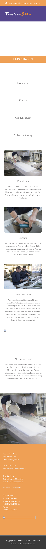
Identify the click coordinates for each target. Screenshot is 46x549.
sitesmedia (31, 544)
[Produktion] (23, 77)
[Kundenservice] (23, 112)
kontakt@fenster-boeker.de (31, 3)
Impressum (6, 488)
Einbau (23, 100)
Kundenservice (23, 117)
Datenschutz (16, 488)
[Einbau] (23, 94)
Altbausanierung (23, 135)
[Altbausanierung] (23, 129)
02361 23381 (13, 3)
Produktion (23, 83)
